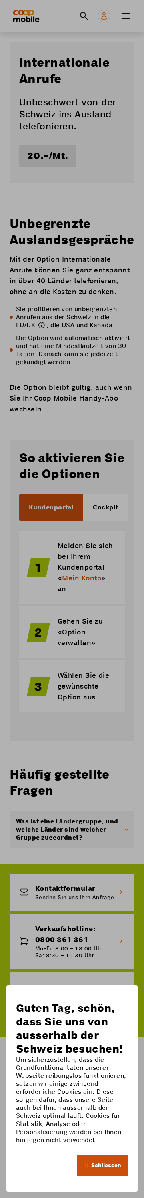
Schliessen (106, 1165)
